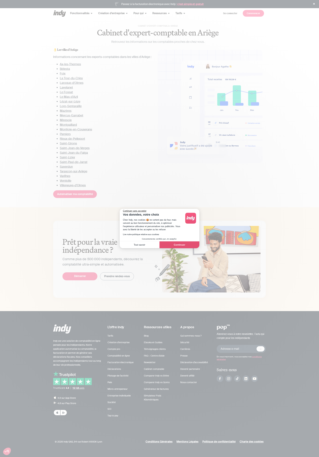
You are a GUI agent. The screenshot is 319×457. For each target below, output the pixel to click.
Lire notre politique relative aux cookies (141, 234)
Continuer (179, 244)
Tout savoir (139, 244)
